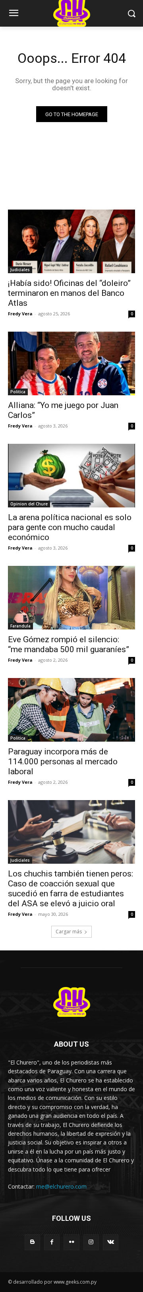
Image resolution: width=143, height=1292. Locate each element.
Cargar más (69, 931)
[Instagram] (91, 1242)
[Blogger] (32, 1242)
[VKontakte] (110, 1242)
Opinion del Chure (29, 504)
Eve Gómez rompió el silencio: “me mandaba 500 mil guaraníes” (68, 644)
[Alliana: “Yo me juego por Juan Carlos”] (71, 363)
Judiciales (20, 269)
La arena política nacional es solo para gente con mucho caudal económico (69, 527)
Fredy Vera (20, 314)
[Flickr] (71, 1242)
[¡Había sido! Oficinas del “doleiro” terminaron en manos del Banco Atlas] (71, 241)
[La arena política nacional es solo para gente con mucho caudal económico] (71, 475)
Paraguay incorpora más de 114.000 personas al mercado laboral (63, 761)
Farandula (20, 626)
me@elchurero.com (61, 1186)
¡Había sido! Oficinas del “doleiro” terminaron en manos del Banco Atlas (69, 293)
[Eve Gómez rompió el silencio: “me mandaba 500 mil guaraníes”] (71, 597)
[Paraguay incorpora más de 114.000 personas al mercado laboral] (71, 710)
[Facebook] (52, 1242)
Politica (17, 391)
